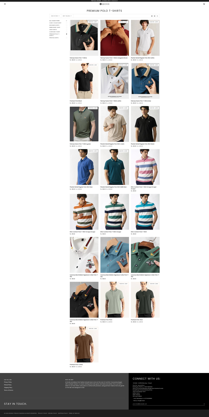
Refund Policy (8, 384)
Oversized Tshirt (54, 31)
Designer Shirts (54, 25)
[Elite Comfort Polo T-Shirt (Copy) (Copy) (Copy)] (145, 167)
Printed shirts (54, 37)
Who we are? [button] (69, 379)
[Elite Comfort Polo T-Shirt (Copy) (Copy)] (84, 212)
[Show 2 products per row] (152, 16)
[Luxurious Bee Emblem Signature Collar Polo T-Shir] (84, 255)
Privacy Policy (8, 382)
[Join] (203, 404)
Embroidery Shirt (54, 27)
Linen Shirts (53, 29)
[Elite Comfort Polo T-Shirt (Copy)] (114, 212)
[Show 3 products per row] (154, 16)
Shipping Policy (8, 387)
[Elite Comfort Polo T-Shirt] (145, 212)
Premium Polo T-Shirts (54, 34)
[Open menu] (6, 4)
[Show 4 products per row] (158, 16)
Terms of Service (8, 390)
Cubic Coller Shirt (55, 23)
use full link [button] (8, 379)
